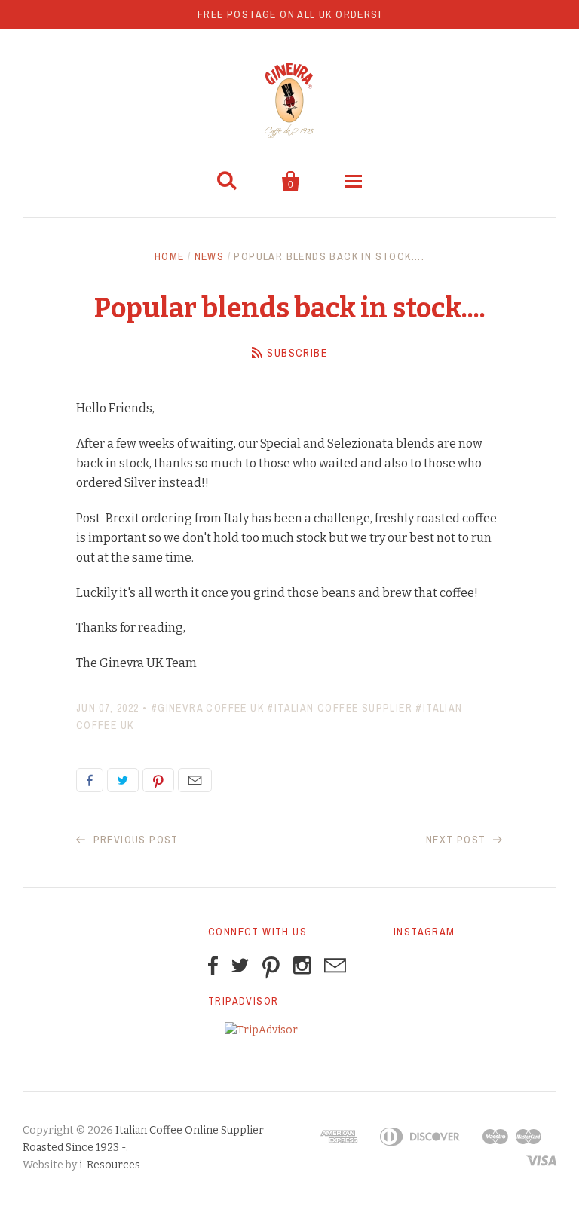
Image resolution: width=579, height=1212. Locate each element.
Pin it (158, 780)
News (210, 256)
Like (89, 780)
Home (170, 256)
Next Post (457, 839)
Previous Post (134, 839)
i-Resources (109, 1164)
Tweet (123, 780)
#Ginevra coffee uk (207, 708)
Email (195, 780)
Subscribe (297, 353)
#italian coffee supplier (339, 708)
